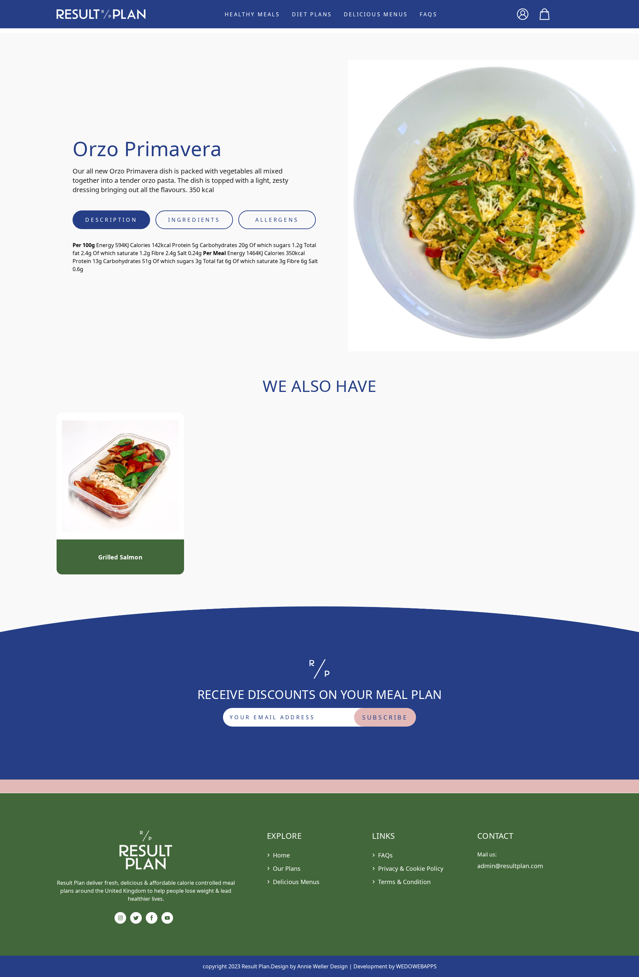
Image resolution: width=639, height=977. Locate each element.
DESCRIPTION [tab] (111, 219)
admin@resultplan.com (510, 866)
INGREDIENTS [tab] (194, 219)
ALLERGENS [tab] (277, 219)
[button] (101, 14)
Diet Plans (312, 14)
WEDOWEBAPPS (416, 966)
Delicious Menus (376, 14)
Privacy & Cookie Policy (410, 868)
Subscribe (385, 717)
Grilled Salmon (120, 557)
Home (281, 855)
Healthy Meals (252, 14)
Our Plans (287, 868)
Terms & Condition (404, 882)
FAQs (428, 14)
